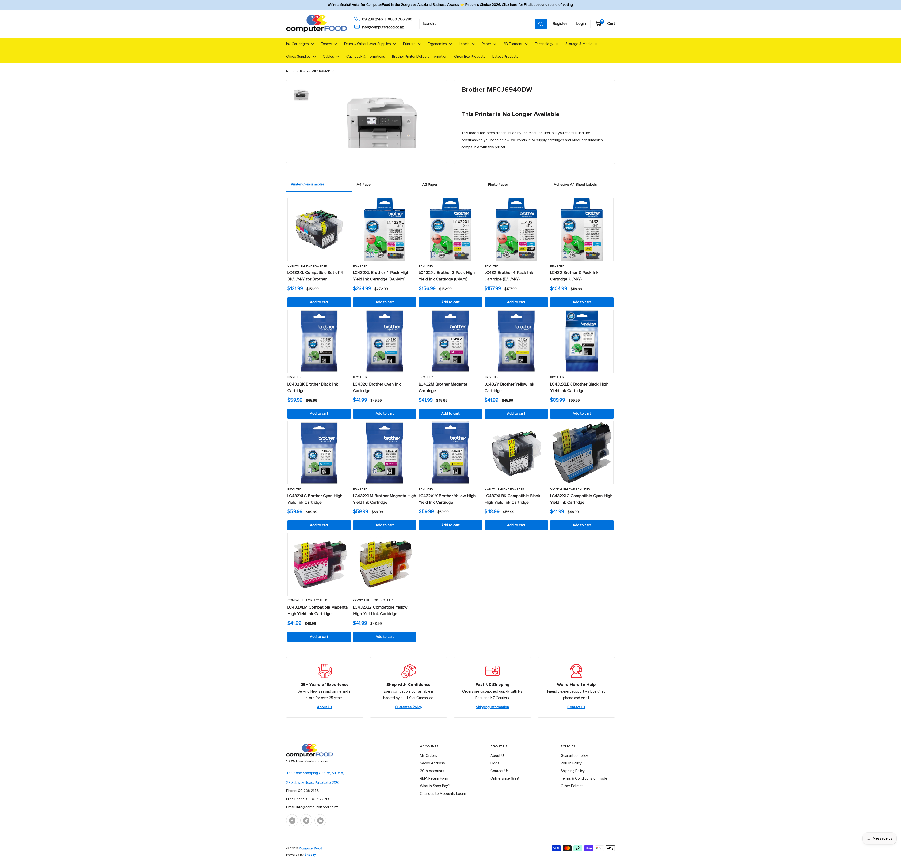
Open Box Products (469, 56)
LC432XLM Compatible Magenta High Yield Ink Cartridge (317, 610)
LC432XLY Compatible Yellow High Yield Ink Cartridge (380, 610)
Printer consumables (308, 184)
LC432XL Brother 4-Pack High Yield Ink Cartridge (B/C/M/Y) (381, 276)
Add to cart (319, 302)
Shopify (310, 854)
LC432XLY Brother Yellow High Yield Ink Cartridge (447, 499)
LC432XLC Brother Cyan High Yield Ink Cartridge (314, 499)
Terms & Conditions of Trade (584, 778)
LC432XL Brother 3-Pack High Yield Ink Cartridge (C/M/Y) (447, 276)
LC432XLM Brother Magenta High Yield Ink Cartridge (384, 499)
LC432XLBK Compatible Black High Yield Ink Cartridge (512, 499)
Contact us (576, 707)
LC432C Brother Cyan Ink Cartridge (377, 387)
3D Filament (513, 44)
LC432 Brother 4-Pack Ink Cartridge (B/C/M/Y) (509, 276)
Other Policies (572, 786)
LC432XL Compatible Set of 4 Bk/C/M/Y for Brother (315, 276)
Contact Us (499, 771)
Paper (486, 44)
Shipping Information (492, 707)
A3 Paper (429, 184)
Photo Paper (498, 184)
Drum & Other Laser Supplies (367, 44)
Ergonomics (437, 44)
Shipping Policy (573, 771)
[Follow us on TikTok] (306, 820)
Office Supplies (298, 56)
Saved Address (432, 763)
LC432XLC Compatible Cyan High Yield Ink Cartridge (581, 499)
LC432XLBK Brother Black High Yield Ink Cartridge (579, 387)
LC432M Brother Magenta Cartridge (443, 387)
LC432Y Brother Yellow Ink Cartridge (509, 387)
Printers (409, 44)
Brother (360, 265)
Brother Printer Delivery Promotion (419, 56)
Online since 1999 (504, 778)
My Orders (428, 755)
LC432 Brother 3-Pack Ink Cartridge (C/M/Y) (574, 276)
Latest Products (505, 56)
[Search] (541, 24)
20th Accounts (432, 771)
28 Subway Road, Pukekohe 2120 (313, 782)
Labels (464, 44)
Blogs (494, 763)
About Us (324, 707)
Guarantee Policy (408, 707)
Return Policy (571, 763)
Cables (328, 56)
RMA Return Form (434, 778)
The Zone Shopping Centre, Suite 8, (315, 773)
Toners (326, 44)
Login (581, 24)
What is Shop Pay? (435, 786)
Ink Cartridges (297, 44)
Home (290, 71)
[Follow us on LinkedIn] (320, 820)
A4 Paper (364, 184)
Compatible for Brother (307, 265)
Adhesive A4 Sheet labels (575, 184)
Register (560, 24)
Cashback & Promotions (365, 56)
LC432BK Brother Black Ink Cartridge (312, 387)
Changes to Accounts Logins (443, 793)
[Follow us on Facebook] (292, 820)
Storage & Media (578, 44)
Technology (544, 44)
